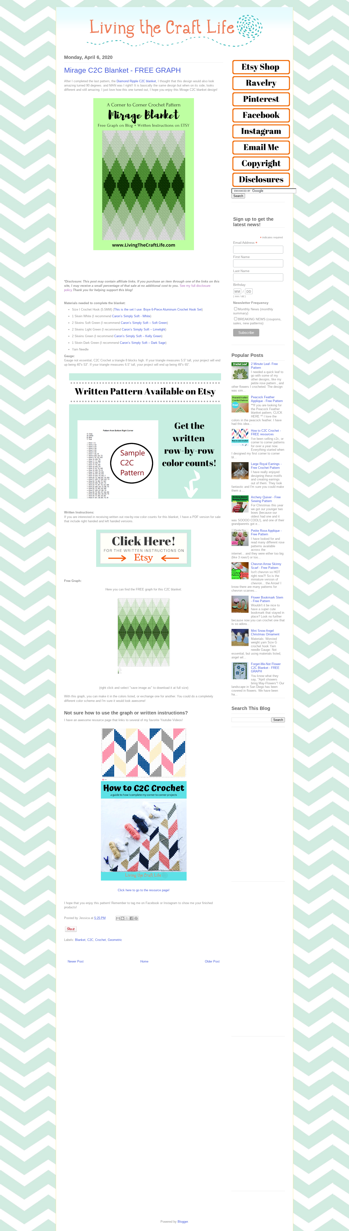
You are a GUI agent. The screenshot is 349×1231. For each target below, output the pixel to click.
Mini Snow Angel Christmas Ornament (265, 632)
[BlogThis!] (122, 918)
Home (144, 961)
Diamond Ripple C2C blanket (136, 81)
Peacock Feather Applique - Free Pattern (267, 399)
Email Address (245, 242)
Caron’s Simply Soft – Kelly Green (137, 336)
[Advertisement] (258, 806)
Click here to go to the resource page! (144, 890)
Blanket (80, 940)
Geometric (115, 940)
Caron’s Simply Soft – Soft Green (144, 323)
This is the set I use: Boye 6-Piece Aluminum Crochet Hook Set (158, 309)
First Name (241, 257)
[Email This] (118, 918)
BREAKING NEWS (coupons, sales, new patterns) (257, 321)
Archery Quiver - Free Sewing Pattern (266, 499)
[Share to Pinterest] (136, 918)
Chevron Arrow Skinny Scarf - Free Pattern (266, 566)
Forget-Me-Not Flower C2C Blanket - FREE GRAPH (266, 667)
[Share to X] (127, 918)
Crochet (100, 940)
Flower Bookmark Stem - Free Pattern (267, 599)
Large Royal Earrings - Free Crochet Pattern (266, 465)
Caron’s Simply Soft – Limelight (143, 329)
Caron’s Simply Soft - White (131, 316)
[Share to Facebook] (131, 918)
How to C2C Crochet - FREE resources (266, 432)
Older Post (212, 961)
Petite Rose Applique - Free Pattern (266, 532)
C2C (90, 940)
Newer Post (76, 961)
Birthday (239, 285)
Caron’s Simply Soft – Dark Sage (142, 343)
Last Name (241, 271)
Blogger (183, 1221)
